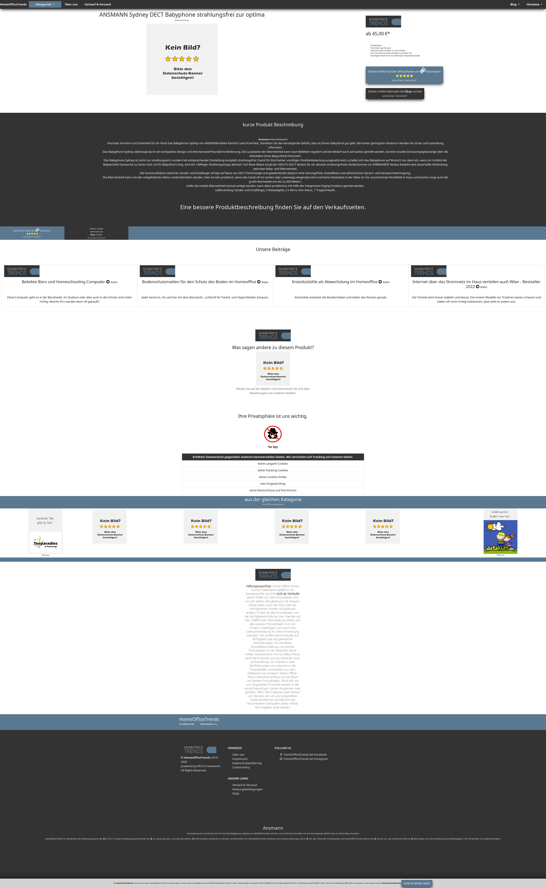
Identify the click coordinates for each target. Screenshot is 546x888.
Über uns (71, 4)
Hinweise (533, 4)
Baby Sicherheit (206, 724)
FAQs (235, 793)
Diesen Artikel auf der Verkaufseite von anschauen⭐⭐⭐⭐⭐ (404, 76)
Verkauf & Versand (97, 4)
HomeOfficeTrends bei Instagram (305, 759)
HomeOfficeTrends (13, 4)
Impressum (240, 759)
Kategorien (44, 4)
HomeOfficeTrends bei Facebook (305, 754)
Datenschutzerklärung (247, 763)
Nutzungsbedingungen (247, 789)
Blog (513, 4)
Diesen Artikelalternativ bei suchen (96, 233)
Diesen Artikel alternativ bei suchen (395, 93)
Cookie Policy (241, 767)
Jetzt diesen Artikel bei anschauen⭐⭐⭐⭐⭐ (32, 233)
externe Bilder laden (417, 883)
